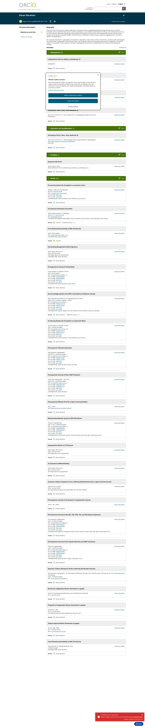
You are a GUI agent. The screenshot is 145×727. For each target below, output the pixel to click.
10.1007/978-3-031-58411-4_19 (59, 235)
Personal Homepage (26, 37)
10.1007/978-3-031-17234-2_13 (59, 356)
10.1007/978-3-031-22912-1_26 (59, 329)
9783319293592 (60, 524)
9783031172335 (60, 357)
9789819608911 (60, 278)
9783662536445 (60, 553)
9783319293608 (60, 526)
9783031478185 (60, 305)
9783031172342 (60, 359)
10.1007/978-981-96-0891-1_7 (59, 275)
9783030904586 (60, 428)
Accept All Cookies (73, 101)
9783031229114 (60, 330)
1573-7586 (59, 197)
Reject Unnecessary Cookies (73, 95)
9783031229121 (60, 332)
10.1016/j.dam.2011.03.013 (58, 631)
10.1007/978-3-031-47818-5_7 (59, 302)
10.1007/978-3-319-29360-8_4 (59, 523)
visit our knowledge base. (135, 717)
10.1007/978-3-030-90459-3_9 (59, 426)
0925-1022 (59, 195)
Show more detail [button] (119, 64)
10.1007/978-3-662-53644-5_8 (59, 550)
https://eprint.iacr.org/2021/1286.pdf (61, 408)
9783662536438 (60, 551)
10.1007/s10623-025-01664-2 (59, 193)
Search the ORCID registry (89, 8)
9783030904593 (60, 430)
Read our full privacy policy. (56, 90)
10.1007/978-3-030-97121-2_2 (59, 383)
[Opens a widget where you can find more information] (138, 724)
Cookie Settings (73, 106)
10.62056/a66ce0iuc (56, 217)
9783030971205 (60, 384)
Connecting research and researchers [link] (30, 9)
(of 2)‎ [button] (73, 222)
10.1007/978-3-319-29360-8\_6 (59, 578)
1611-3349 (59, 282)
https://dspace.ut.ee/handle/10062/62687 (63, 141)
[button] (122, 47)
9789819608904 (60, 276)
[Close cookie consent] (98, 75)
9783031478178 (60, 303)
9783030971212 (60, 386)
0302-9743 (59, 280)
